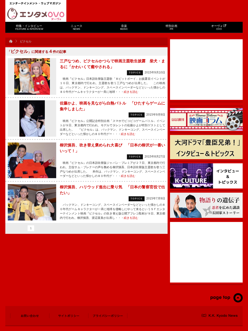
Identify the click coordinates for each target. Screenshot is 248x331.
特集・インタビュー (29, 27)
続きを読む (131, 92)
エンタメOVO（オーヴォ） (35, 14)
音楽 (124, 27)
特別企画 (171, 27)
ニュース (76, 27)
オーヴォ (217, 27)
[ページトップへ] (226, 301)
